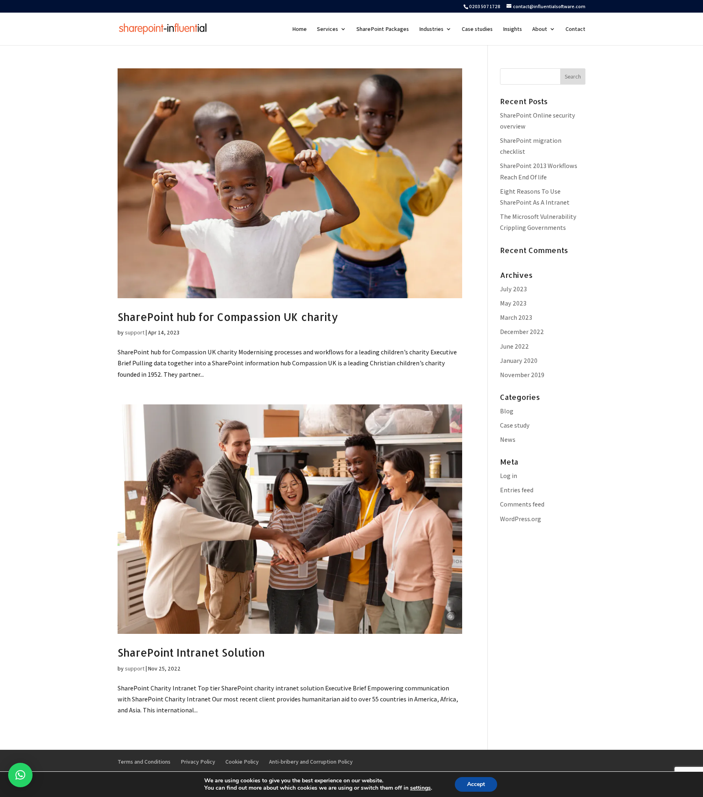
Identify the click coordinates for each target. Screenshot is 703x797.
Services (327, 29)
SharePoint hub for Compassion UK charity (228, 316)
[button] (20, 775)
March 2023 (516, 317)
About (539, 29)
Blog (506, 411)
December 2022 (522, 332)
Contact (575, 29)
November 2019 (522, 375)
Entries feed (516, 490)
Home (299, 29)
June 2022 (514, 346)
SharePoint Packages (382, 29)
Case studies (477, 29)
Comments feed (522, 504)
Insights (512, 29)
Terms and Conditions (144, 761)
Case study (515, 425)
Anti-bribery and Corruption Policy (311, 761)
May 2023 (513, 303)
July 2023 (513, 289)
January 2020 (518, 360)
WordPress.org (520, 519)
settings (420, 788)
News (507, 439)
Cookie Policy (242, 761)
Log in (508, 476)
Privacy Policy (198, 761)
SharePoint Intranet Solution (191, 652)
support (134, 332)
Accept (476, 784)
